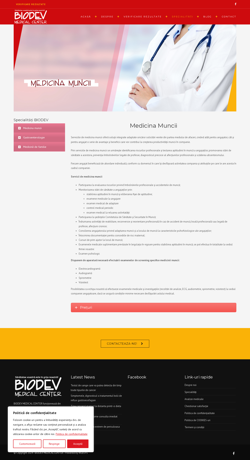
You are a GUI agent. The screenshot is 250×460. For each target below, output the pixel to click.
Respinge (54, 444)
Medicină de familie (34, 147)
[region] (51, 429)
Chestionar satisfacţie (196, 406)
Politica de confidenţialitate (72, 434)
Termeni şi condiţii (194, 427)
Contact (229, 16)
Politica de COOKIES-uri (197, 420)
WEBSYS (83, 453)
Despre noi (190, 385)
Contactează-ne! (122, 343)
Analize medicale (194, 399)
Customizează (27, 444)
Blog (207, 16)
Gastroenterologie (34, 137)
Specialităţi (182, 16)
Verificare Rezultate (143, 16)
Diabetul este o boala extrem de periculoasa (95, 426)
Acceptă (77, 444)
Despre (107, 16)
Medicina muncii (32, 128)
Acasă (86, 16)
